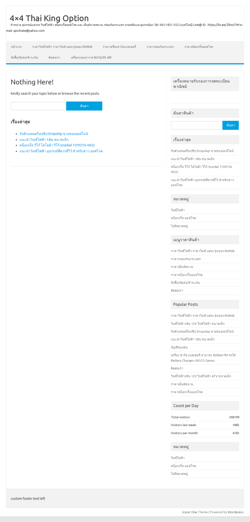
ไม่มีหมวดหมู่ (179, 226)
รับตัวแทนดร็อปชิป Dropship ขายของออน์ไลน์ (54, 134)
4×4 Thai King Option (49, 17)
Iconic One (189, 512)
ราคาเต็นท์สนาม (182, 266)
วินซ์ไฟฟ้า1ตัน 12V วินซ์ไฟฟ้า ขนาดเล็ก (198, 323)
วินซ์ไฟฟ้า (178, 210)
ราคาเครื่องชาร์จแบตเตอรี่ (119, 46)
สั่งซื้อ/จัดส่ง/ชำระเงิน (24, 57)
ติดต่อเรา (54, 57)
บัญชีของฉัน (179, 347)
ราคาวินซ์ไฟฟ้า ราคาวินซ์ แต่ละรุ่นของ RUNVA (62, 46)
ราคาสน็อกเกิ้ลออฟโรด (198, 46)
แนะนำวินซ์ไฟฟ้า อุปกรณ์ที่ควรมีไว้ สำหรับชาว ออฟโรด (61, 151)
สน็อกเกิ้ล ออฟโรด (183, 218)
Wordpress (236, 512)
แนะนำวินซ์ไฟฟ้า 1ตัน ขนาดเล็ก (44, 140)
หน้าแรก (16, 46)
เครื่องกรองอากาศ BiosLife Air (91, 57)
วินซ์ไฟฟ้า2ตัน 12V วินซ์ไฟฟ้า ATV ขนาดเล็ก (201, 376)
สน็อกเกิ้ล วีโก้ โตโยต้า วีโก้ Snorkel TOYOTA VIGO (57, 145)
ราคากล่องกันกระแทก (160, 46)
